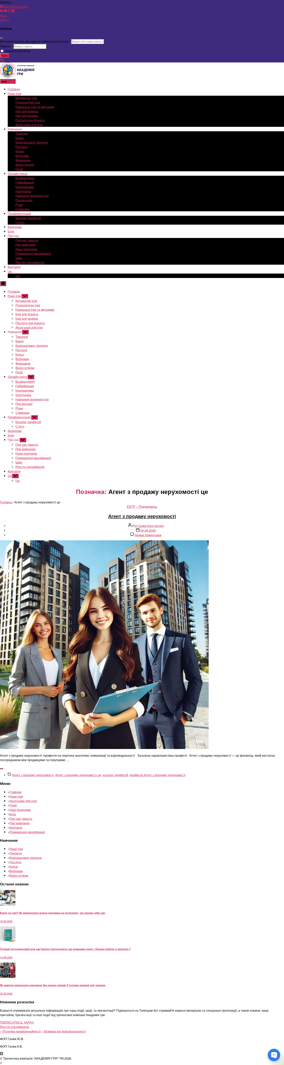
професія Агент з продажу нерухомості (157, 775)
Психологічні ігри (27, 102)
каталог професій (115, 775)
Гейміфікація (24, 182)
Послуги (21, 147)
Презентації (23, 200)
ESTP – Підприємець (142, 506)
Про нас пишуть (26, 240)
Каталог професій (28, 218)
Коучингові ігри (26, 98)
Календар (15, 227)
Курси (19, 151)
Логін (5, 55)
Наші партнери (26, 249)
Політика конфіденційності (20, 1031)
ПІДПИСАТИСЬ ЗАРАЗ (17, 1022)
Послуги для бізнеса (30, 120)
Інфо (18, 258)
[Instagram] (9, 11)
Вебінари (22, 155)
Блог (11, 231)
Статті (19, 222)
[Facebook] (1, 11)
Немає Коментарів (148, 535)
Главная (15, 792)
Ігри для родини (26, 115)
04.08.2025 (148, 530)
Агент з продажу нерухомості (142, 516)
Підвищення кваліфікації (33, 253)
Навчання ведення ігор (32, 196)
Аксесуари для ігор (29, 124)
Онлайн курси (17, 173)
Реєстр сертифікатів (29, 262)
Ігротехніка (23, 191)
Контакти (14, 267)
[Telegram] (13, 11)
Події (19, 169)
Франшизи (22, 160)
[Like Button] (1, 768)
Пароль (6, 46)
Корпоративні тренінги (31, 142)
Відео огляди (24, 164)
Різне (19, 204)
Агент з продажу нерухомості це (78, 775)
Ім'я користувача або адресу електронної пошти (35, 41)
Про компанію (25, 244)
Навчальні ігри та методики (34, 107)
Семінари (22, 209)
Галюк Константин (151, 526)
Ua (10, 271)
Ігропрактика (24, 187)
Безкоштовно (25, 178)
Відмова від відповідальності (64, 1031)
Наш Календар (20, 809)
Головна (14, 89)
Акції (3, 15)
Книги (19, 138)
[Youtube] (5, 11)
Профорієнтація (19, 213)
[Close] (1, 38)
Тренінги (21, 133)
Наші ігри (14, 93)
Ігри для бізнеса (26, 111)
